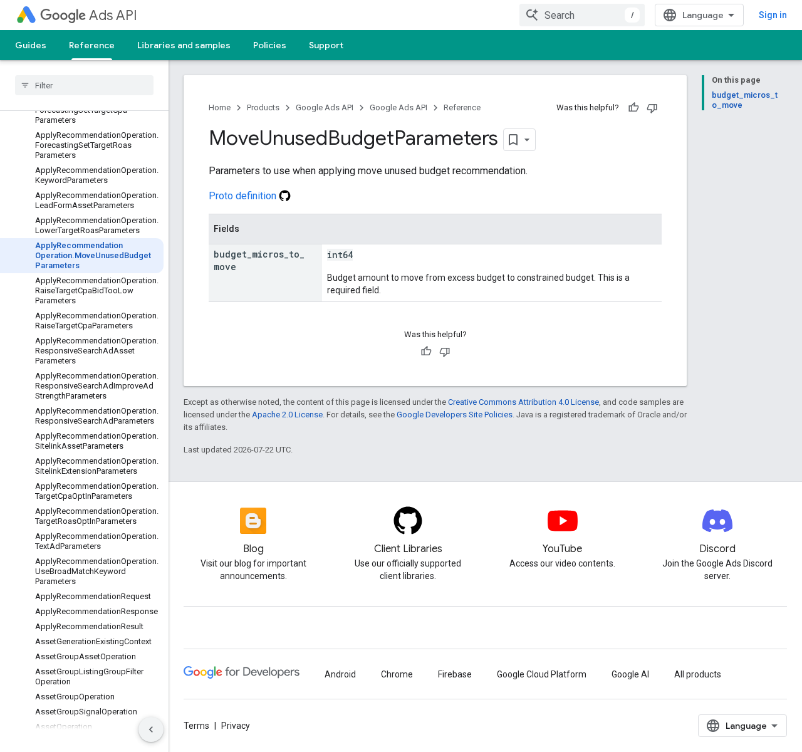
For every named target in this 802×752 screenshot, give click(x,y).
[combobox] (582, 15)
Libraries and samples (184, 45)
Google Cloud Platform (541, 674)
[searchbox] (84, 85)
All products (697, 674)
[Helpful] (633, 107)
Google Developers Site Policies (455, 414)
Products (263, 107)
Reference (92, 45)
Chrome (397, 674)
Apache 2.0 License (287, 414)
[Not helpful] (652, 107)
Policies (269, 45)
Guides (30, 45)
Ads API (113, 15)
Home (220, 107)
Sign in (773, 15)
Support (326, 45)
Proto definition (244, 196)
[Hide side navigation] (151, 729)
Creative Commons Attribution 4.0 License (523, 402)
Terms (196, 726)
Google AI (630, 674)
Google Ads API (324, 107)
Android (340, 674)
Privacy (235, 726)
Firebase (455, 674)
